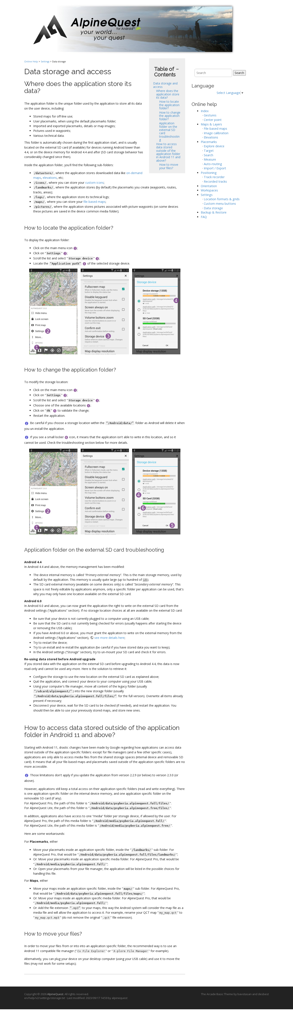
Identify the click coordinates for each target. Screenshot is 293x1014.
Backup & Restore (214, 212)
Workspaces (209, 190)
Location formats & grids (222, 199)
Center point (213, 120)
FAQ (204, 217)
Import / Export (215, 168)
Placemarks (209, 142)
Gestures (210, 115)
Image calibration (216, 133)
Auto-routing (213, 164)
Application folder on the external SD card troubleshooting (169, 131)
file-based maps (94, 202)
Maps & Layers (211, 124)
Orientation (209, 186)
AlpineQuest (55, 994)
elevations (50, 178)
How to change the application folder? (169, 115)
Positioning (209, 173)
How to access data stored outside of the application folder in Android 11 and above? (168, 152)
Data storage (213, 208)
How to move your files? (168, 166)
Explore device (214, 146)
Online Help (31, 61)
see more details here (109, 638)
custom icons (94, 183)
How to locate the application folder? (169, 104)
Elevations (211, 137)
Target (209, 151)
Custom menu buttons (220, 204)
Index (205, 111)
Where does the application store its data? (167, 94)
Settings (45, 61)
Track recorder (214, 177)
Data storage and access (165, 85)
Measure (210, 159)
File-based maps (215, 128)
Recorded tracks (215, 181)
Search (239, 73)
